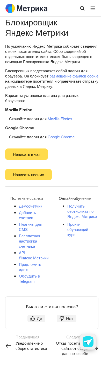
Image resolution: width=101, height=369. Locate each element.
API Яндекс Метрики (33, 255)
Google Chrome (61, 136)
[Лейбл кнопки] (92, 8)
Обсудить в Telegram (29, 278)
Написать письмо (28, 174)
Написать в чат (26, 154)
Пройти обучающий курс (77, 229)
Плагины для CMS (30, 226)
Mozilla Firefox (60, 118)
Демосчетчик (30, 206)
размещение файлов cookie (73, 76)
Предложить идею (30, 266)
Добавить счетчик (27, 215)
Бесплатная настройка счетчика (29, 241)
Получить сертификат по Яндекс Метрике (82, 211)
